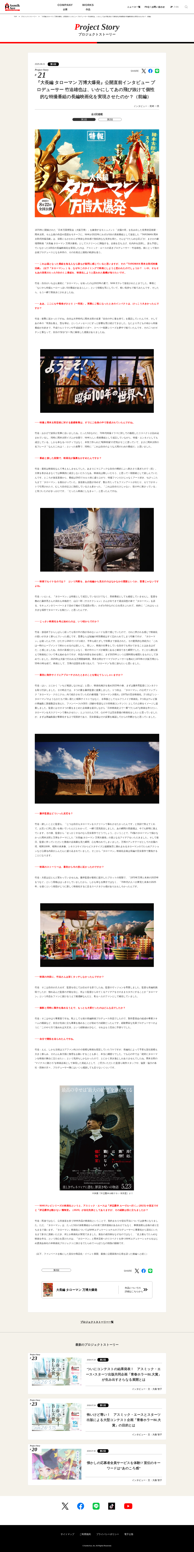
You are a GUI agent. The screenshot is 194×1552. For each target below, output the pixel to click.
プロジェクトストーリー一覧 (97, 1322)
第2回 (110, 119)
